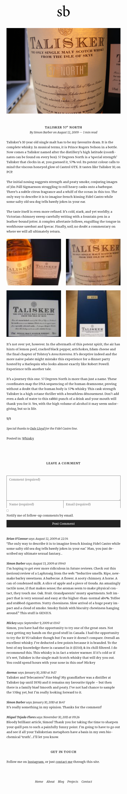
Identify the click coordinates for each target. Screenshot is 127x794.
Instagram (36, 762)
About (50, 781)
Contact (86, 781)
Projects (72, 781)
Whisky (28, 438)
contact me (64, 762)
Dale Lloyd (37, 428)
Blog (61, 781)
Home (39, 781)
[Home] (63, 16)
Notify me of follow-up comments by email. (40, 515)
